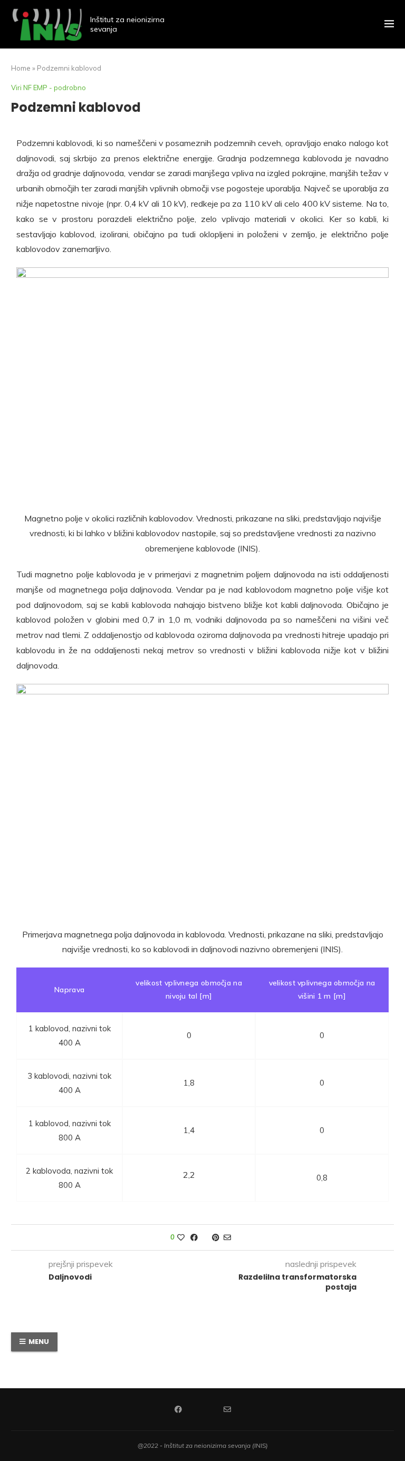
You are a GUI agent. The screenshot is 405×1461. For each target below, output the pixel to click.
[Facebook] (178, 1409)
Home (21, 68)
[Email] (227, 1409)
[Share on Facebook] (194, 1237)
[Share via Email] (227, 1237)
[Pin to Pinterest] (215, 1237)
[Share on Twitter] (205, 1237)
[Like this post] (181, 1237)
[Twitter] (203, 1409)
